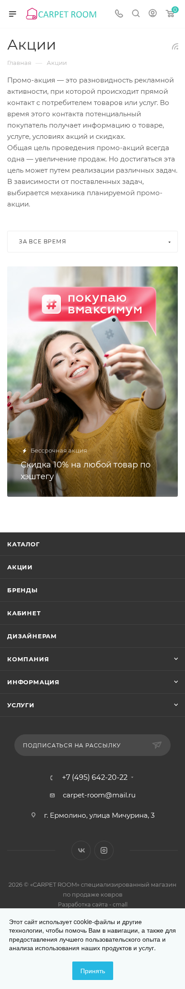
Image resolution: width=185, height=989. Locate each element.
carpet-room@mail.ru (99, 795)
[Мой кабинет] (153, 14)
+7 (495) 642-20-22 (95, 777)
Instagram (104, 850)
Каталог (23, 544)
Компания (28, 659)
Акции (20, 567)
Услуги (21, 705)
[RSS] (175, 46)
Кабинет (24, 613)
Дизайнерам (32, 636)
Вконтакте (81, 850)
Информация (33, 682)
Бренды (22, 590)
